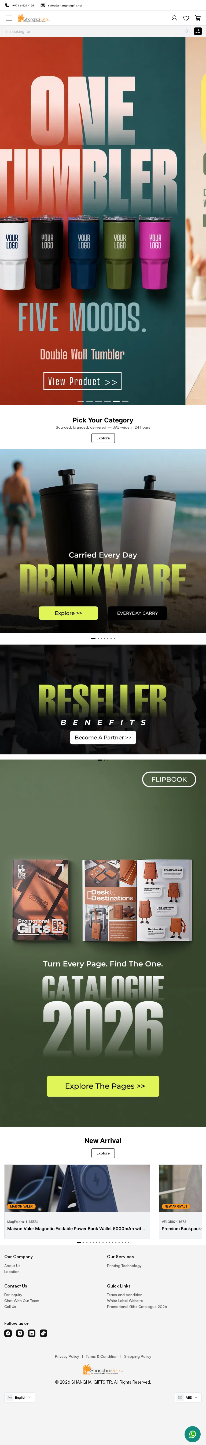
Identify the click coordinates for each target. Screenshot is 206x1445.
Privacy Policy (67, 1356)
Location (12, 1271)
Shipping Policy (137, 1356)
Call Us (10, 1306)
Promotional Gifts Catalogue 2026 (137, 1306)
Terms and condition (124, 1294)
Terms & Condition (101, 1356)
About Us (12, 1265)
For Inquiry (13, 1294)
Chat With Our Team (21, 1300)
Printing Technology (124, 1265)
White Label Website (125, 1300)
